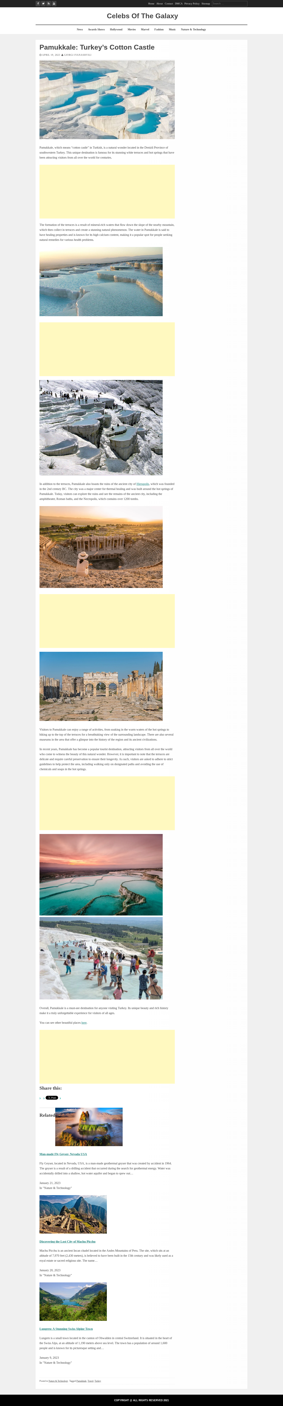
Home (151, 3)
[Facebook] (38, 3)
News (80, 29)
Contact (169, 3)
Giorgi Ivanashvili (77, 55)
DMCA (179, 3)
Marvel (145, 29)
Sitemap (206, 3)
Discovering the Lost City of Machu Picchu (67, 1241)
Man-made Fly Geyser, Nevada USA (63, 1154)
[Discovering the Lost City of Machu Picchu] (73, 1232)
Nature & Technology (193, 29)
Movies (132, 29)
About (159, 3)
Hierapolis (142, 484)
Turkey (98, 1381)
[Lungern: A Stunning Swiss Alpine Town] (73, 1319)
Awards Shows (96, 29)
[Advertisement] (107, 192)
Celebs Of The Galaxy (142, 16)
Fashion (159, 29)
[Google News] (48, 3)
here (84, 1022)
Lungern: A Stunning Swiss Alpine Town (66, 1328)
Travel (90, 1381)
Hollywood (116, 29)
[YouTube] (54, 3)
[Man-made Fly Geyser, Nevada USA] (89, 1145)
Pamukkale (81, 1381)
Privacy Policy (192, 3)
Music (172, 29)
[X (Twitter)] (43, 3)
